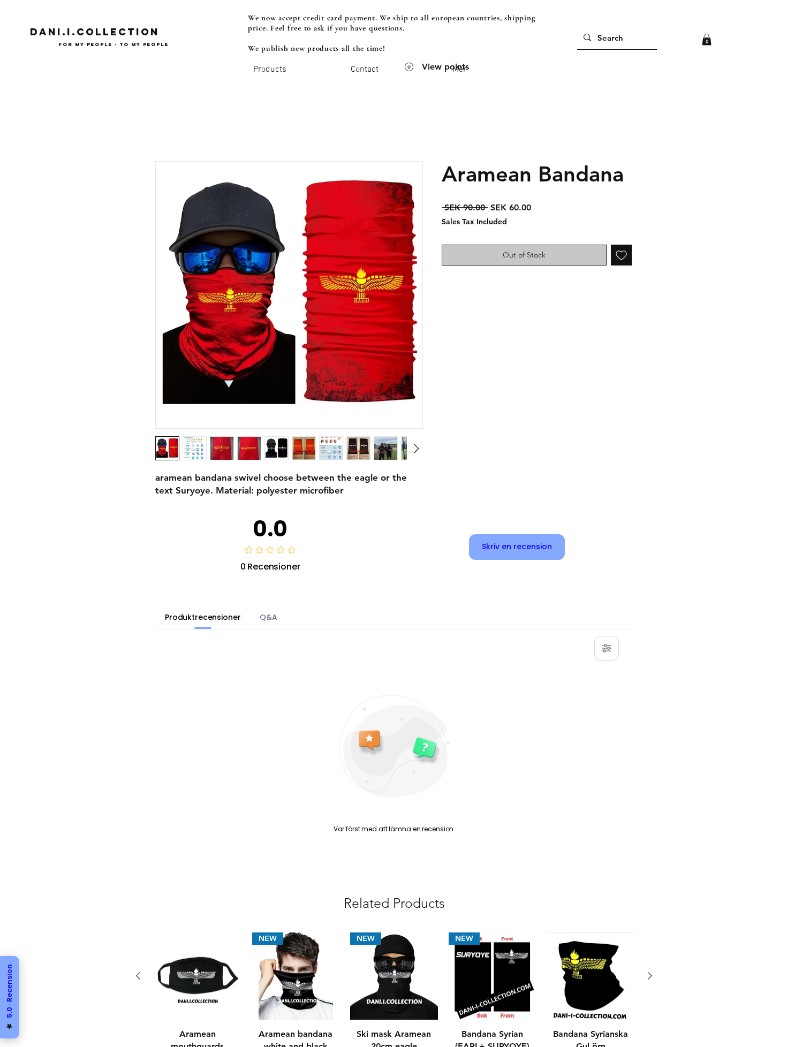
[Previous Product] (138, 975)
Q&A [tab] (268, 617)
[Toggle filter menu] (606, 648)
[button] (707, 39)
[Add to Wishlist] (621, 255)
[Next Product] (650, 975)
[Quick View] (197, 976)
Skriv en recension (517, 546)
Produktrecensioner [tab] (202, 617)
